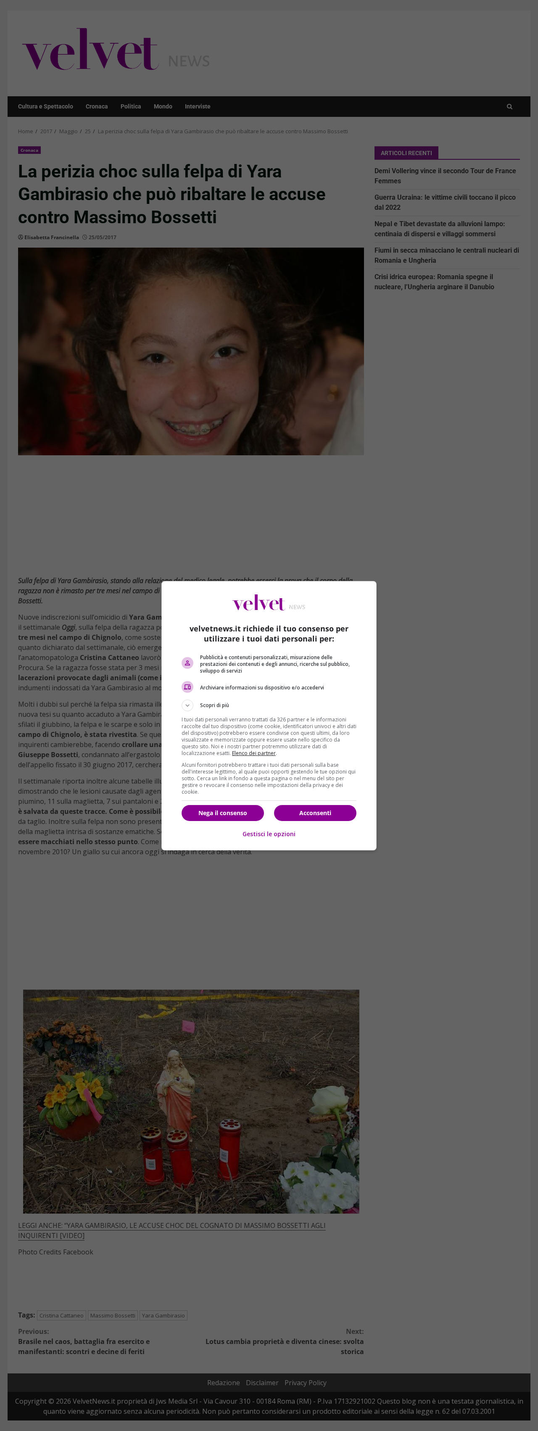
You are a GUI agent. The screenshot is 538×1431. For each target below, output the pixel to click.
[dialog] (269, 715)
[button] (269, 705)
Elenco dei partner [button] (254, 753)
